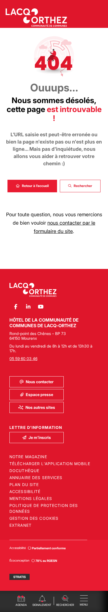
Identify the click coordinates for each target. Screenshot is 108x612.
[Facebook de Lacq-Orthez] (15, 306)
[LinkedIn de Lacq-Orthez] (28, 306)
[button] (65, 600)
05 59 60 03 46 (23, 358)
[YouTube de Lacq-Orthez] (40, 306)
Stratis (19, 577)
